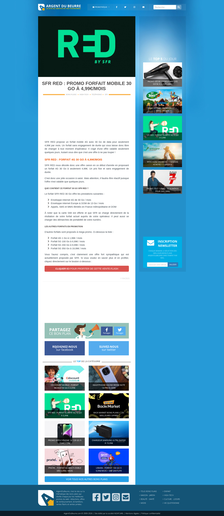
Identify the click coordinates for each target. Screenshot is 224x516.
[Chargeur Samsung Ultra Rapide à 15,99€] (109, 433)
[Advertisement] (97, 119)
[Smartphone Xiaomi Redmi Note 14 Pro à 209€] (109, 378)
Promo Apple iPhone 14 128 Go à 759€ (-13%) (64, 442)
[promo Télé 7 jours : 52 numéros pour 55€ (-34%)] (162, 181)
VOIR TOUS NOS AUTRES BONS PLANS (87, 479)
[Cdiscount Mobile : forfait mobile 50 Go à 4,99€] (65, 378)
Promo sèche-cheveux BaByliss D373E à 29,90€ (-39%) (163, 82)
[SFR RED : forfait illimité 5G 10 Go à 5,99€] (65, 405)
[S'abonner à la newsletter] (126, 500)
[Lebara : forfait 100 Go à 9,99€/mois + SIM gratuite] (109, 461)
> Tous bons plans (148, 491)
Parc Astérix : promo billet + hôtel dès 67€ (163, 109)
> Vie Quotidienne (171, 503)
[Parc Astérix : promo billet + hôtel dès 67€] (162, 101)
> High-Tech (168, 495)
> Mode (142, 503)
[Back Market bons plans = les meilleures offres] (109, 405)
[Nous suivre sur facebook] (96, 500)
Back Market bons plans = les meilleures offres (108, 414)
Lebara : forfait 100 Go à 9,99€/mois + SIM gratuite (109, 469)
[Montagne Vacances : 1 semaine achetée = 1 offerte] (162, 154)
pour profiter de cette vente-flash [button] (86, 268)
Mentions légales (132, 513)
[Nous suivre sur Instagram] (116, 500)
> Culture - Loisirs (171, 499)
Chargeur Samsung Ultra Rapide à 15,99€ (109, 442)
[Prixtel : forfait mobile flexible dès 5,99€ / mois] (65, 461)
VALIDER (172, 264)
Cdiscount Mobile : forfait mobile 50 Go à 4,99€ (65, 386)
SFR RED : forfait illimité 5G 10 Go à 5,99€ (65, 414)
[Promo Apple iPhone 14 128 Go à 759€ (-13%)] (65, 433)
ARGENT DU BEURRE (63, 6)
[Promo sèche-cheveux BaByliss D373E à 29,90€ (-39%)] (162, 74)
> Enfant (167, 491)
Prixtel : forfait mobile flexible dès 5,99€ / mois (64, 469)
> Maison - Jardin (147, 495)
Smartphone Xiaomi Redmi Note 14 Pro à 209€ (109, 386)
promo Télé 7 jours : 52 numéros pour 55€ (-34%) (163, 189)
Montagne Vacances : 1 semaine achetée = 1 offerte (162, 163)
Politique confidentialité (150, 513)
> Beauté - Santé (146, 499)
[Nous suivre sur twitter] (106, 500)
